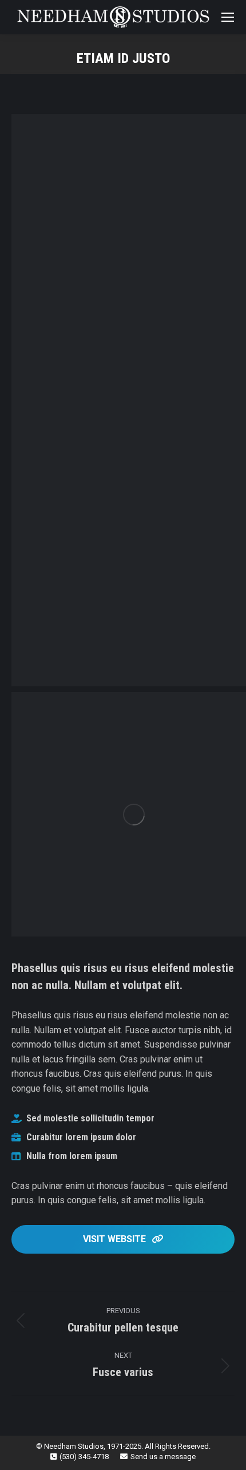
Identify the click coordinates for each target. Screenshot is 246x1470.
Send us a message (163, 1456)
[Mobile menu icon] (228, 17)
